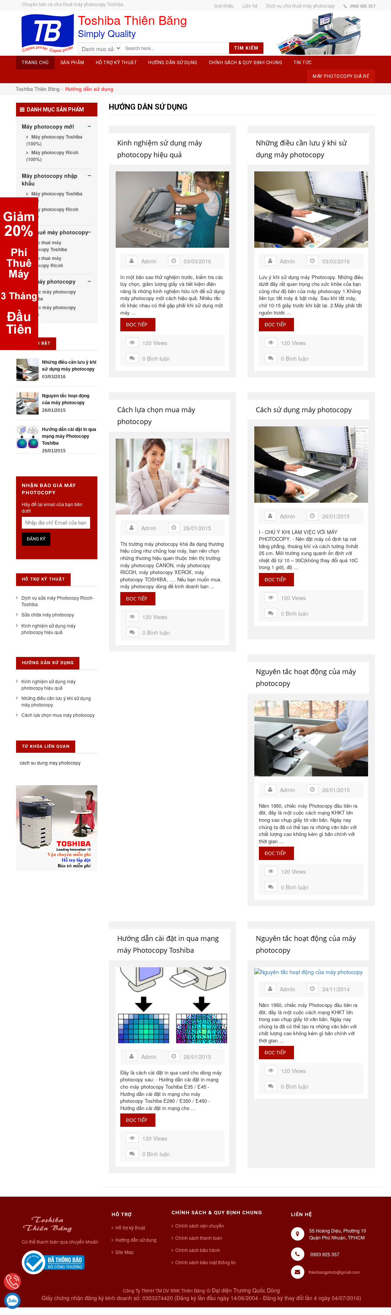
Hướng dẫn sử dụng (136, 1239)
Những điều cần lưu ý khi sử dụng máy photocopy (301, 148)
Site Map (124, 1252)
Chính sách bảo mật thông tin (205, 1262)
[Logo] (47, 1223)
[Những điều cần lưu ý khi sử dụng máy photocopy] (27, 369)
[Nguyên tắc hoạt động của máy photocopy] (27, 402)
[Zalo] (12, 1300)
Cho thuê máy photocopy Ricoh (44, 261)
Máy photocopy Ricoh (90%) (52, 212)
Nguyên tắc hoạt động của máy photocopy (306, 677)
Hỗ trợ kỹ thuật (130, 1227)
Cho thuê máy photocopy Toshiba (46, 246)
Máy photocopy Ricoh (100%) (52, 156)
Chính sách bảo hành (197, 1250)
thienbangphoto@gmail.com (334, 1272)
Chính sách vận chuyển (199, 1225)
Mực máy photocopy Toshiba (51, 295)
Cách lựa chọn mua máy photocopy (156, 415)
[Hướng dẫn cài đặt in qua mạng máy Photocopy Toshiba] (27, 436)
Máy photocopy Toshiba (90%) (54, 197)
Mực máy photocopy (49, 281)
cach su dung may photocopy (50, 762)
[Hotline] (12, 1281)
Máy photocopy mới (48, 126)
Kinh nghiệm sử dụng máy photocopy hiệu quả (159, 148)
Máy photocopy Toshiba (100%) (54, 140)
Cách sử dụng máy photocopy (304, 409)
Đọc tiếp (138, 324)
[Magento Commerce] (47, 33)
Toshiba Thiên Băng (38, 88)
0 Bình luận (156, 358)
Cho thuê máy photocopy (55, 232)
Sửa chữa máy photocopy (47, 614)
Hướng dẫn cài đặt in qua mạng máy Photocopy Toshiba (168, 944)
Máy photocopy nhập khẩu (50, 179)
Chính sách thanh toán (198, 1237)
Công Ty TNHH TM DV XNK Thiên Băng (164, 1290)
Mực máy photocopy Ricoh (51, 311)
